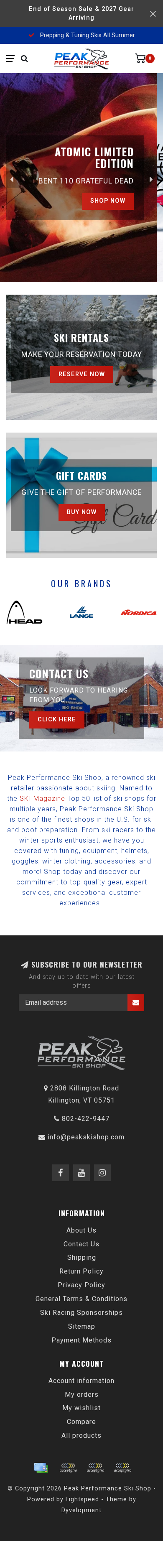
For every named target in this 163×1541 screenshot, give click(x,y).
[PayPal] (95, 1468)
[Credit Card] (41, 1468)
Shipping (81, 1257)
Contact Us (81, 1244)
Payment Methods (81, 1340)
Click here (57, 719)
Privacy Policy (81, 1285)
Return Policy (81, 1271)
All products (81, 1435)
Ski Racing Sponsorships (81, 1313)
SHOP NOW (114, 200)
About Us (81, 1230)
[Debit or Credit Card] (68, 1468)
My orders (82, 1394)
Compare (81, 1422)
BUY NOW (82, 512)
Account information (81, 1381)
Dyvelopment (81, 1510)
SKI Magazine (42, 798)
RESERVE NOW (82, 374)
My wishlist (81, 1408)
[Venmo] (122, 1468)
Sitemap (81, 1326)
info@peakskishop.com (86, 1137)
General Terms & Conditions (81, 1299)
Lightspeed (82, 1499)
